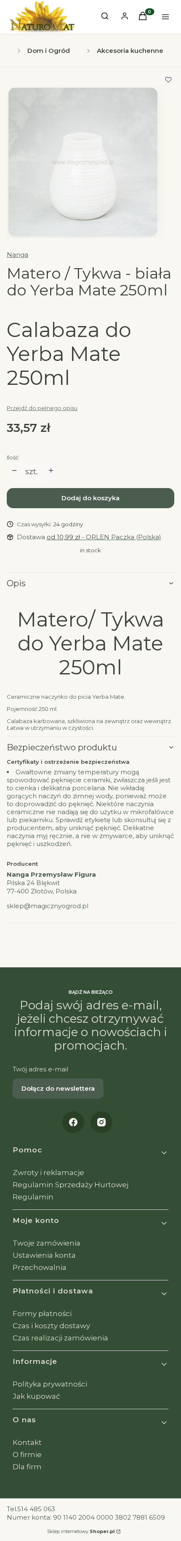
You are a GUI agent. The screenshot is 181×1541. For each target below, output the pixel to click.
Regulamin (33, 1197)
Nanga (17, 255)
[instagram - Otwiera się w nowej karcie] (101, 1122)
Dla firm (27, 1467)
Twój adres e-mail (40, 1069)
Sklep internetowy (81, 1531)
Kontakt (27, 1442)
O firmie (27, 1454)
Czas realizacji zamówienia (60, 1338)
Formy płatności (42, 1313)
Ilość (13, 457)
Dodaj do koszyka (90, 498)
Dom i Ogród (48, 51)
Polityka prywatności (50, 1384)
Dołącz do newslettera (58, 1088)
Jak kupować (36, 1396)
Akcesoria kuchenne (130, 51)
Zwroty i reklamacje (48, 1172)
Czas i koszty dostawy (51, 1326)
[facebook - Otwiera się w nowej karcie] (73, 1122)
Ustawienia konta (44, 1255)
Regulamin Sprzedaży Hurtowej (70, 1185)
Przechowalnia (40, 1267)
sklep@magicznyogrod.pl (47, 906)
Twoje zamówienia (46, 1243)
